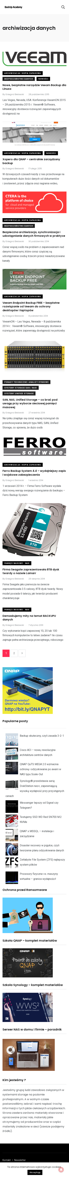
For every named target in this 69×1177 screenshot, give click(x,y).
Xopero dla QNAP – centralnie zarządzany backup (31, 161)
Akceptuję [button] (34, 1172)
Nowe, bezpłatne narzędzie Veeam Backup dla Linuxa (34, 87)
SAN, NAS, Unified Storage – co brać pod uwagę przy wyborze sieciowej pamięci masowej (30, 403)
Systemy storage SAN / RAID (20, 388)
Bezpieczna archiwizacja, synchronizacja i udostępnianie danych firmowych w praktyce (34, 234)
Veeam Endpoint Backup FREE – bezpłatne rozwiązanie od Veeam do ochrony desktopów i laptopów (31, 306)
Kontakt (7, 1160)
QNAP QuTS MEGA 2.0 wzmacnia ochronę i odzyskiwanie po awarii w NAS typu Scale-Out (40, 769)
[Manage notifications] (61, 1169)
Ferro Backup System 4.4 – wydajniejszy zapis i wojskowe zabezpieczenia (34, 473)
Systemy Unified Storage (19, 393)
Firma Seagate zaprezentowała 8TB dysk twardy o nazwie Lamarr (31, 571)
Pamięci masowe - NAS (16, 563)
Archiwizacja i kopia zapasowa (22, 73)
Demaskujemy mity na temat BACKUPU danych (29, 617)
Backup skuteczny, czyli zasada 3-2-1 (42, 735)
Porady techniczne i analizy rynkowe (26, 382)
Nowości (43, 79)
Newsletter (20, 1160)
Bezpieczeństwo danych (18, 79)
